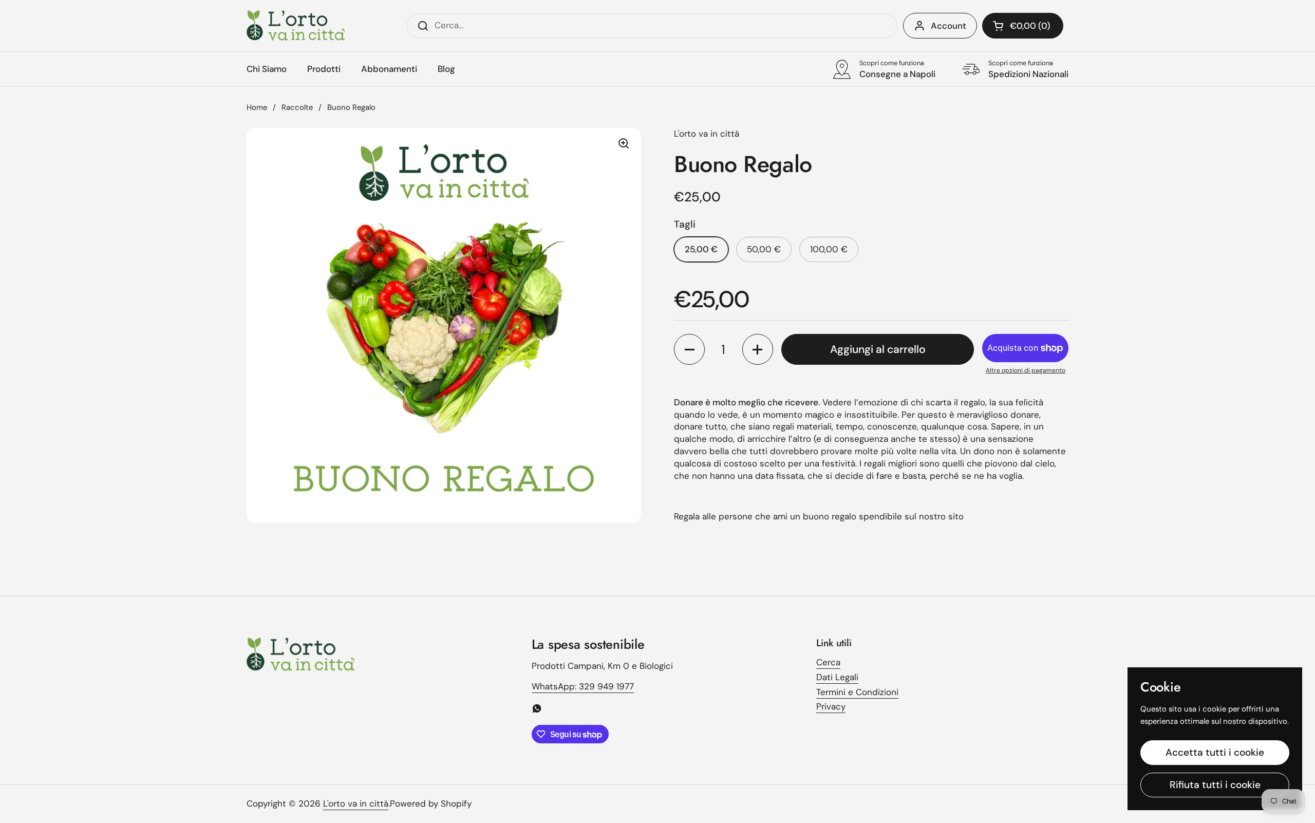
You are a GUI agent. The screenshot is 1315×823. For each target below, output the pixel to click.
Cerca (828, 662)
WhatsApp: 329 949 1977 (583, 686)
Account (948, 25)
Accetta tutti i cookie (1215, 752)
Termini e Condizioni (857, 692)
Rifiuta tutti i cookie (1215, 784)
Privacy (831, 706)
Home (257, 107)
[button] (1022, 26)
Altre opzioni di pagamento (1025, 370)
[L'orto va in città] (296, 25)
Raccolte (297, 107)
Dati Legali (837, 677)
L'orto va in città (355, 803)
